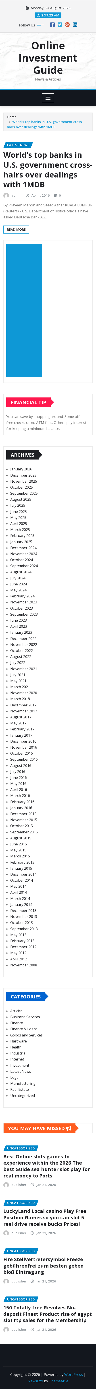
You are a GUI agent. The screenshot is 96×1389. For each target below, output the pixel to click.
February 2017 (22, 729)
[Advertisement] (26, 310)
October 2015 (21, 825)
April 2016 (18, 789)
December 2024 (23, 547)
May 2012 (18, 952)
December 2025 (23, 475)
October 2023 (21, 608)
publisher (18, 1184)
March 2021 (20, 686)
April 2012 (18, 959)
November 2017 (23, 711)
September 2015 (24, 832)
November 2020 (23, 692)
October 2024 (21, 559)
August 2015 (20, 838)
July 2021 (17, 674)
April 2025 (18, 523)
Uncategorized (22, 1095)
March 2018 (20, 698)
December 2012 (23, 946)
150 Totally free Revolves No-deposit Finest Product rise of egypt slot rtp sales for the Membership (47, 1313)
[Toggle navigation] (48, 97)
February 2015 (22, 862)
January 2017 (21, 735)
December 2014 (23, 874)
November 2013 (23, 916)
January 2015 (21, 868)
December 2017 (23, 705)
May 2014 (18, 886)
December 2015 (23, 813)
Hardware (18, 1041)
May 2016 (18, 783)
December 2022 (23, 638)
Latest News (20, 1071)
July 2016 (17, 771)
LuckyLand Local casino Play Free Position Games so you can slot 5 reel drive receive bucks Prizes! (44, 1217)
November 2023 (23, 602)
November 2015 (23, 819)
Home (12, 117)
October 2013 (21, 922)
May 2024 (18, 590)
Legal (14, 1077)
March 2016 (20, 795)
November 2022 (23, 644)
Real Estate (19, 1089)
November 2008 (23, 965)
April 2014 (18, 892)
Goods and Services (26, 1035)
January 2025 (21, 541)
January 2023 (21, 632)
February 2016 (22, 801)
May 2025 (18, 517)
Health (15, 1047)
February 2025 (22, 535)
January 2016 (21, 807)
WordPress (73, 1374)
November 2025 (23, 481)
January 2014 (21, 904)
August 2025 (20, 499)
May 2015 (18, 850)
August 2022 (20, 656)
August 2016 (20, 765)
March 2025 (20, 529)
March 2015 (20, 856)
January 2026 (21, 469)
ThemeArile (58, 1381)
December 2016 (23, 741)
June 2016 (18, 777)
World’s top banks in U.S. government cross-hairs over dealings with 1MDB (47, 170)
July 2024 (17, 578)
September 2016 (24, 759)
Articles (16, 1010)
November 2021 (23, 668)
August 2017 (20, 717)
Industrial (18, 1053)
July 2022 (17, 662)
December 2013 (23, 910)
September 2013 (24, 928)
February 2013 (22, 940)
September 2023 (24, 614)
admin (16, 195)
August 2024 (20, 572)
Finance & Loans (24, 1028)
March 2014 (20, 898)
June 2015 (18, 844)
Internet (17, 1059)
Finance (16, 1022)
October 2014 (21, 880)
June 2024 (18, 584)
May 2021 (18, 680)
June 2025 (18, 511)
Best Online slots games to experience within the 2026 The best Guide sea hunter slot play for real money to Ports (46, 1166)
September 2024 (24, 565)
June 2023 (18, 620)
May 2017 (18, 723)
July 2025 (17, 505)
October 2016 (21, 753)
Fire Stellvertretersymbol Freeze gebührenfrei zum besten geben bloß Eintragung (43, 1265)
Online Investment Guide (48, 57)
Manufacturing (22, 1083)
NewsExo (35, 1381)
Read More (16, 229)
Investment (19, 1065)
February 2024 (22, 596)
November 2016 (23, 747)
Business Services (25, 1016)
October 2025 (21, 487)
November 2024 (23, 553)
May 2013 (18, 934)
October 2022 (21, 650)
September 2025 (24, 493)
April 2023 (18, 626)
